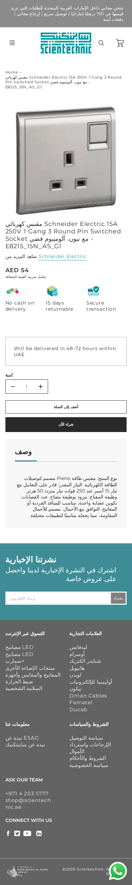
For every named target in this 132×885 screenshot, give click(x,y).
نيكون (75, 688)
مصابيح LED (19, 647)
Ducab (78, 709)
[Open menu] (12, 43)
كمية (9, 375)
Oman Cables (88, 695)
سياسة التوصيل (86, 738)
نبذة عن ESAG (22, 738)
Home (11, 72)
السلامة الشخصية (24, 688)
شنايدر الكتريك (85, 661)
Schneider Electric (63, 256)
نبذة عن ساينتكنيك (25, 744)
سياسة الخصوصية (88, 765)
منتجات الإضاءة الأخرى (30, 668)
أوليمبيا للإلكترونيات (90, 682)
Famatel (81, 702)
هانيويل (77, 668)
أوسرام (77, 654)
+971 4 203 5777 (27, 793)
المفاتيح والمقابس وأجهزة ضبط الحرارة (33, 678)
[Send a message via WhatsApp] (118, 871)
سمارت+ (15, 661)
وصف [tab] (23, 451)
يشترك (118, 598)
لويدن (75, 675)
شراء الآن (66, 424)
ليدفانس (78, 647)
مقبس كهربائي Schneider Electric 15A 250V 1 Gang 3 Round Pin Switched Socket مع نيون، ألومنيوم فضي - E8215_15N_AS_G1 (63, 82)
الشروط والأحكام (87, 758)
